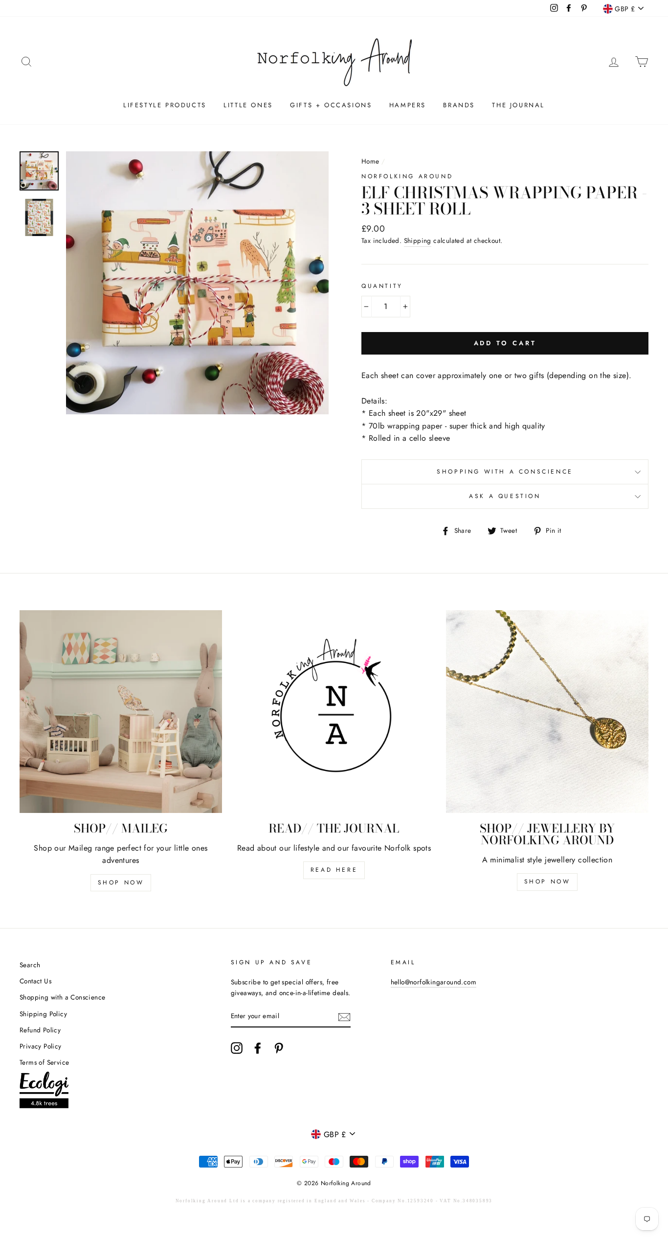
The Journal (518, 105)
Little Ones (248, 105)
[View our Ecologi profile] (44, 1092)
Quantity (382, 286)
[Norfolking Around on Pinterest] (279, 1048)
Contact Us (35, 981)
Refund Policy (40, 1030)
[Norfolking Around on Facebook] (258, 1048)
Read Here (334, 869)
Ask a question (504, 496)
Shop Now (121, 882)
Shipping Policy (43, 1014)
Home (370, 161)
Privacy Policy (41, 1046)
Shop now (547, 881)
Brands (459, 105)
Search (30, 965)
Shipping (417, 240)
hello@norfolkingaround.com (433, 982)
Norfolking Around (407, 176)
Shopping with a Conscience (505, 471)
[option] (197, 282)
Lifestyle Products (164, 105)
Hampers (407, 105)
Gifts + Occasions (331, 105)
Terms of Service (44, 1062)
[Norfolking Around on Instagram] (237, 1048)
